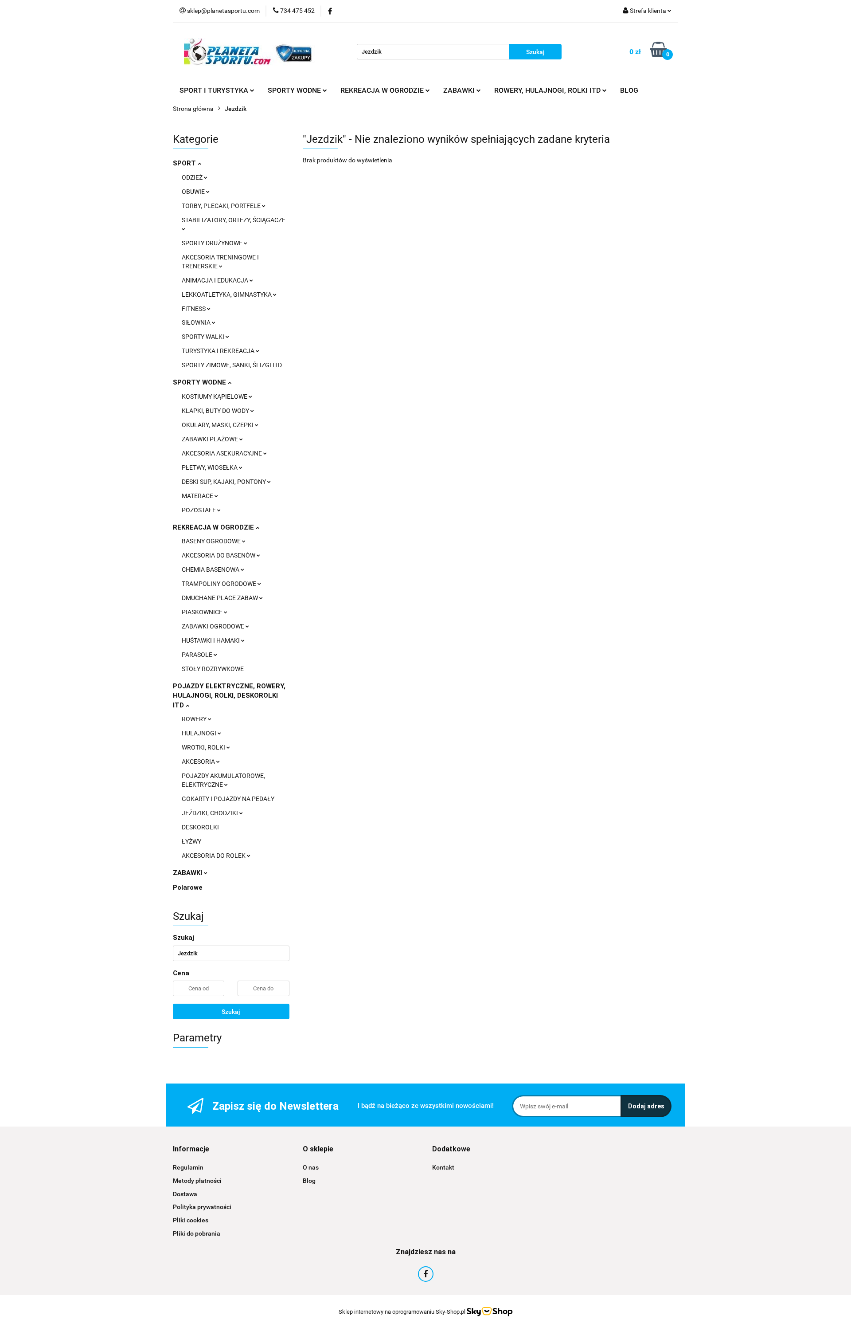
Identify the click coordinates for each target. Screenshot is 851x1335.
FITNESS (194, 308)
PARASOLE (198, 654)
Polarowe (188, 887)
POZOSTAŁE (199, 510)
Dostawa (185, 1194)
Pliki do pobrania (196, 1233)
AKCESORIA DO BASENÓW (219, 555)
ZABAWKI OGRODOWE (214, 626)
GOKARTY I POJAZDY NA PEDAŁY (228, 798)
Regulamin (188, 1167)
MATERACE (198, 495)
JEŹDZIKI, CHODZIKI (210, 813)
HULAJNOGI (200, 733)
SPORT (185, 163)
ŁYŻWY (191, 841)
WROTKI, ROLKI (204, 747)
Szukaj (231, 1011)
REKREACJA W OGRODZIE (214, 527)
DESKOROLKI (200, 827)
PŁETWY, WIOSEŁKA (210, 467)
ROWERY (195, 718)
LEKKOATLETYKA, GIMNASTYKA (227, 294)
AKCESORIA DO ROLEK (214, 855)
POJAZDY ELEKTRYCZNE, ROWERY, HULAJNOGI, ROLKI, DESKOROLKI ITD (229, 695)
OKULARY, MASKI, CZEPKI (218, 424)
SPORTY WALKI (204, 336)
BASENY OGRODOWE (212, 541)
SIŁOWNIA (197, 322)
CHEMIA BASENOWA (211, 569)
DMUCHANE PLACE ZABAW (220, 597)
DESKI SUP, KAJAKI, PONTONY (224, 481)
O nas (311, 1167)
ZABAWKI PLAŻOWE (210, 439)
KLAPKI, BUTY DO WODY (216, 410)
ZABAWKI (188, 873)
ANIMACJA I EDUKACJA (216, 280)
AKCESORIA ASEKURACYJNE (222, 453)
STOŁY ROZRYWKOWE (213, 668)
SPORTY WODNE (200, 382)
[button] (191, 1149)
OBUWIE (194, 191)
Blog (309, 1180)
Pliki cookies (190, 1220)
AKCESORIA (199, 761)
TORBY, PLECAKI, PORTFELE (222, 205)
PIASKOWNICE (203, 612)
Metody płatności (197, 1180)
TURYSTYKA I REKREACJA (219, 350)
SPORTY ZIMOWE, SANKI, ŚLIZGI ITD (232, 365)
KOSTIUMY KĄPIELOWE (215, 396)
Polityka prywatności (202, 1206)
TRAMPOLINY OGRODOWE (220, 583)
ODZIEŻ (193, 177)
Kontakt (443, 1167)
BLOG (629, 90)
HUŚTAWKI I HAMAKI (211, 640)
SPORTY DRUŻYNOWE (213, 243)
